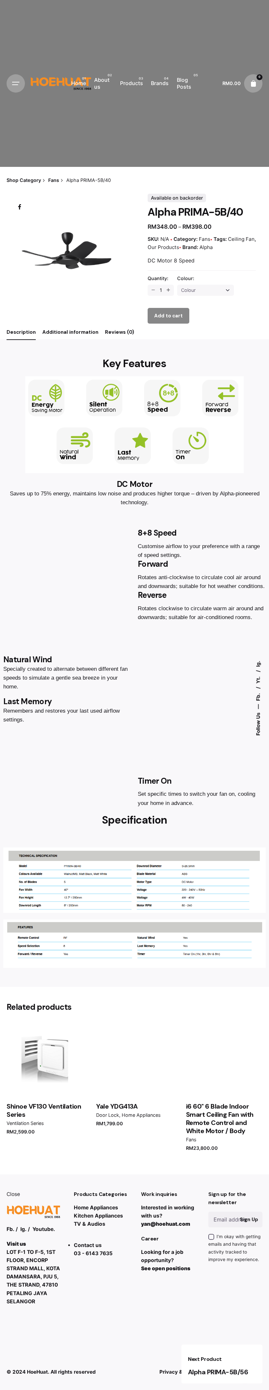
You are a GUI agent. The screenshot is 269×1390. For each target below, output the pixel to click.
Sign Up (249, 1219)
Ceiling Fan (241, 239)
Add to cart (45, 1084)
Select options (224, 1084)
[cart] (253, 83)
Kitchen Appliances (98, 1216)
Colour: (185, 278)
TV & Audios (89, 1224)
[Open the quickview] (22, 1033)
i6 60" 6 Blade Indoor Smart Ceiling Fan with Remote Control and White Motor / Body (220, 1118)
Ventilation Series (25, 1123)
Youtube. (43, 1229)
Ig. (258, 664)
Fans (204, 239)
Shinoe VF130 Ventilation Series (44, 1110)
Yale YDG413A (116, 1106)
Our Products (163, 247)
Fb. (258, 696)
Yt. (258, 680)
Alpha (206, 247)
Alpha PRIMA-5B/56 (218, 1372)
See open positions (165, 1268)
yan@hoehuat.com (165, 1224)
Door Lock (107, 1115)
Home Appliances (141, 1115)
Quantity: (158, 278)
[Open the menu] (16, 83)
